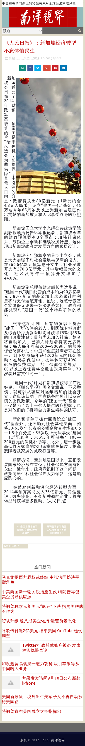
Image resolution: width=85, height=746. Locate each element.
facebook (11, 545)
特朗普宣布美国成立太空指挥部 (31, 711)
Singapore (53, 58)
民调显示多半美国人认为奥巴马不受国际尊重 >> (56, 529)
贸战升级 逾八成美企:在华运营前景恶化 (39, 620)
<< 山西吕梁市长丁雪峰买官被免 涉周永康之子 (27, 529)
